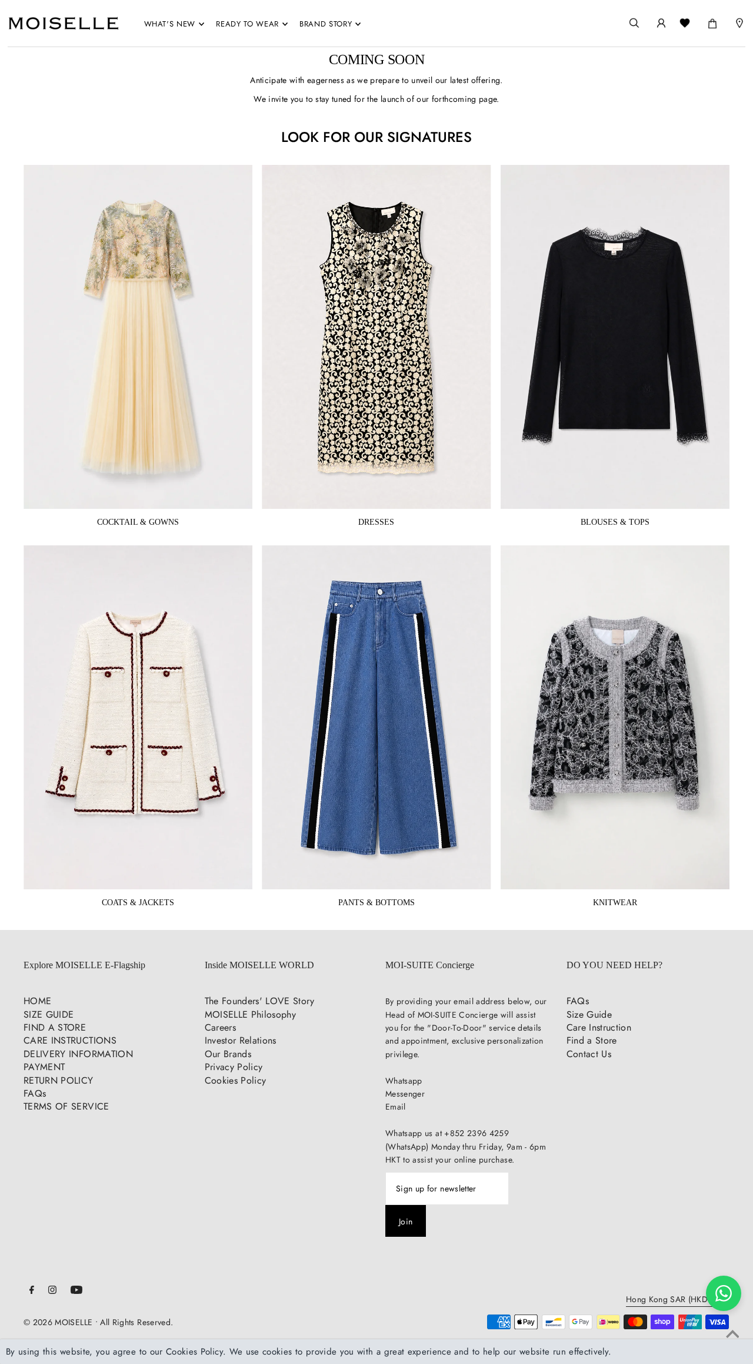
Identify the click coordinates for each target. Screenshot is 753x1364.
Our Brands (228, 1054)
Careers (220, 1027)
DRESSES (376, 522)
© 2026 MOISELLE (58, 1322)
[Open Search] (634, 23)
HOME (37, 1001)
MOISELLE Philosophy (250, 1014)
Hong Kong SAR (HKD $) (672, 1300)
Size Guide (589, 1014)
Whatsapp (403, 1081)
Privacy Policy (234, 1067)
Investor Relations (240, 1040)
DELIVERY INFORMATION (78, 1054)
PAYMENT (44, 1067)
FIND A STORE (55, 1027)
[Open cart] (712, 21)
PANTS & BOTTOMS (376, 902)
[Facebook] (31, 1290)
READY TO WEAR (247, 23)
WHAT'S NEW (170, 23)
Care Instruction (599, 1027)
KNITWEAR (615, 902)
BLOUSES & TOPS (615, 522)
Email (395, 1107)
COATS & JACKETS (138, 902)
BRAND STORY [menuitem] (325, 23)
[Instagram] (52, 1290)
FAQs (35, 1093)
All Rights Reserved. (136, 1322)
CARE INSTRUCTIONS (70, 1040)
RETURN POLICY (59, 1080)
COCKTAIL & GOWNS (138, 522)
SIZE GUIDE (49, 1014)
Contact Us (589, 1054)
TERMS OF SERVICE (66, 1106)
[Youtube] (76, 1290)
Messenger (405, 1094)
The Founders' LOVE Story (259, 1001)
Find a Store (592, 1040)
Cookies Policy (235, 1080)
